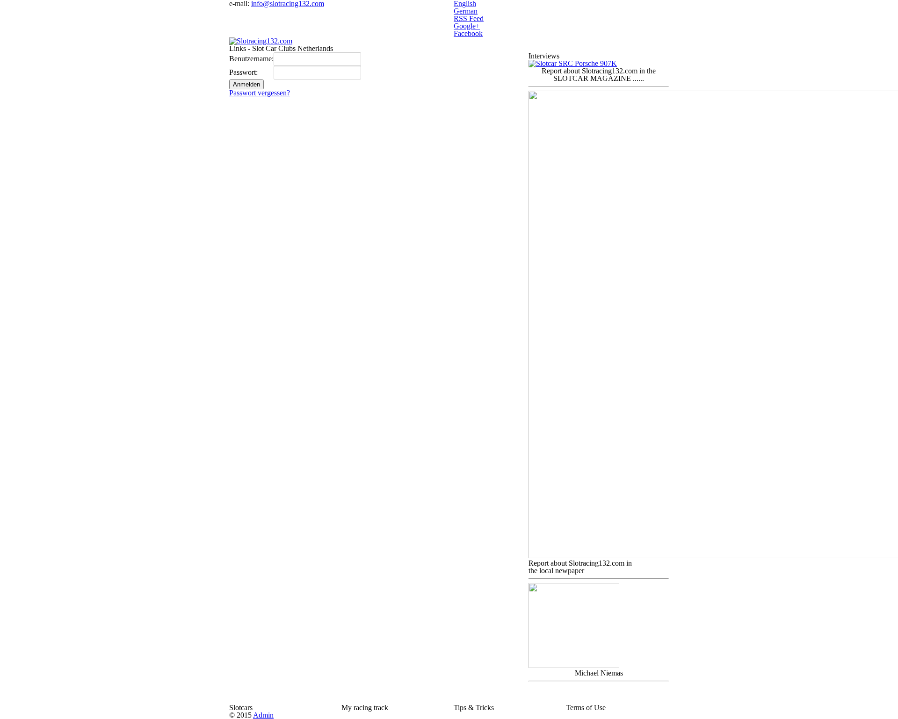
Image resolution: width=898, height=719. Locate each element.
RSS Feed (469, 18)
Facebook (468, 33)
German (466, 11)
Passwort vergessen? (259, 93)
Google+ (467, 26)
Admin (263, 715)
